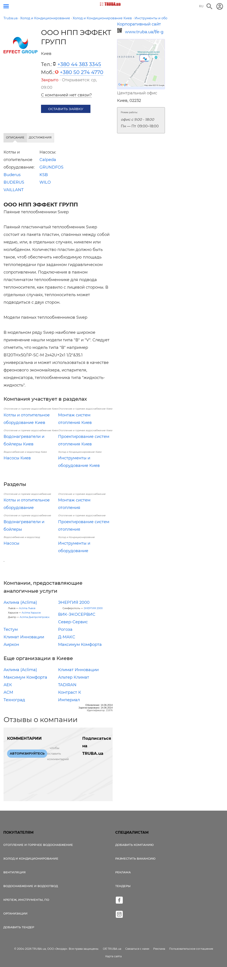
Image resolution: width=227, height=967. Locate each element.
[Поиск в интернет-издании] (209, 6)
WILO (45, 182)
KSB (43, 174)
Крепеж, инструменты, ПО (26, 899)
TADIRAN (67, 684)
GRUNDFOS (51, 167)
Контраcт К (69, 692)
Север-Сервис (73, 621)
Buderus (12, 174)
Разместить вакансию (135, 858)
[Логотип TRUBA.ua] (110, 4)
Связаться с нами (137, 948)
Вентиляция (14, 872)
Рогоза (65, 629)
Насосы (11, 543)
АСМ (8, 692)
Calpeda (47, 159)
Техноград (14, 699)
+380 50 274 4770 (81, 72)
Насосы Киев (17, 458)
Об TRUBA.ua (112, 948)
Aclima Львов (27, 608)
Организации (15, 913)
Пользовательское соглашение (191, 948)
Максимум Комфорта (80, 644)
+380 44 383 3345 (79, 64)
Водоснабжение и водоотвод (30, 886)
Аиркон (11, 644)
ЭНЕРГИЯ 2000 (74, 602)
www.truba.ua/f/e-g (144, 31)
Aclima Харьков (31, 612)
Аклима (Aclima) (20, 602)
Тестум (11, 629)
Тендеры (123, 886)
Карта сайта (113, 956)
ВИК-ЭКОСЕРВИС (76, 614)
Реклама (123, 872)
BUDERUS (14, 182)
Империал (69, 699)
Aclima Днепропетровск (34, 617)
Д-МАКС (66, 637)
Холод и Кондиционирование (30, 858)
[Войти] (220, 6)
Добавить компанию (134, 845)
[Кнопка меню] (6, 6)
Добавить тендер (18, 927)
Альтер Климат (73, 677)
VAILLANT (13, 189)
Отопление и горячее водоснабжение (38, 845)
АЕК (8, 684)
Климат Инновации (24, 637)
